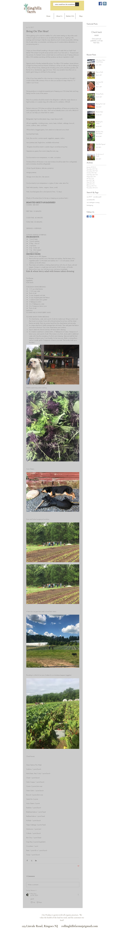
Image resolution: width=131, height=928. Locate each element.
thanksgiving (90, 205)
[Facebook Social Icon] (100, 3)
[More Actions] (78, 895)
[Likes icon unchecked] (32, 902)
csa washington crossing (93, 202)
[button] (59, 16)
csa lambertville (91, 199)
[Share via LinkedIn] (36, 860)
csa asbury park (97, 197)
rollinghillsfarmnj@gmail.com (79, 926)
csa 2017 (89, 197)
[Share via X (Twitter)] (31, 860)
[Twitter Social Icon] (90, 216)
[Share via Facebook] (27, 860)
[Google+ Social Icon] (93, 216)
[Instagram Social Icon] (104, 3)
